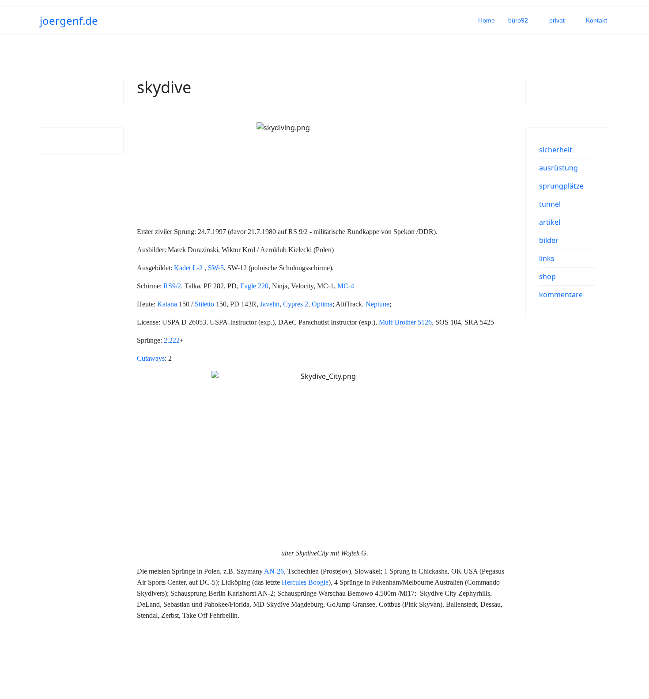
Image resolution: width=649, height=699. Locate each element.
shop (547, 276)
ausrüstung (558, 168)
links (547, 258)
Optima (322, 304)
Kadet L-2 (188, 268)
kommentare (561, 294)
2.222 (172, 340)
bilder (548, 240)
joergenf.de (69, 20)
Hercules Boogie (305, 582)
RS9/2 (172, 286)
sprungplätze (561, 186)
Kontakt (596, 20)
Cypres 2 (295, 304)
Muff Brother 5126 (405, 322)
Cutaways (151, 358)
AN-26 (274, 571)
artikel (549, 222)
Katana (167, 304)
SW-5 (216, 268)
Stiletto (204, 304)
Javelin (269, 304)
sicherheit (555, 150)
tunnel (550, 204)
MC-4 (345, 286)
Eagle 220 (254, 286)
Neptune (377, 304)
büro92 (518, 20)
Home (486, 20)
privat (557, 20)
